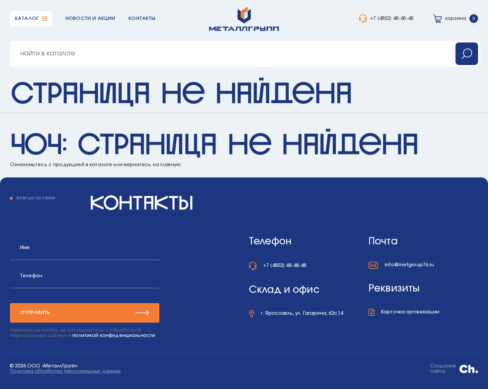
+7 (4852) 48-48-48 (391, 18)
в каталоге (99, 164)
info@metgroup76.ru (409, 264)
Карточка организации (410, 311)
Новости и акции (90, 18)
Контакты (141, 18)
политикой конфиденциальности (113, 335)
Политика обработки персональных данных (65, 371)
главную (170, 164)
